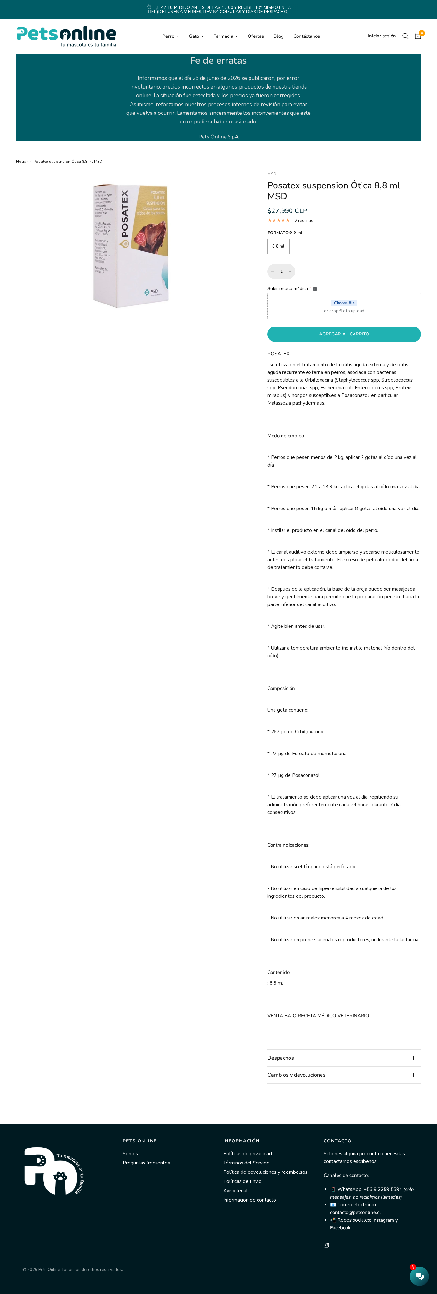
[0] (416, 36)
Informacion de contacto (249, 1200)
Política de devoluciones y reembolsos (265, 1172)
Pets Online (139, 1141)
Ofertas (256, 36)
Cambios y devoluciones (296, 1074)
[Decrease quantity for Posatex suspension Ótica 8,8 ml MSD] (272, 271)
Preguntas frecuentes (146, 1163)
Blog (279, 36)
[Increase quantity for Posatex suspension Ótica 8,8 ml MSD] (290, 271)
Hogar (22, 161)
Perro (168, 36)
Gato (194, 36)
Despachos (280, 1057)
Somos (130, 1153)
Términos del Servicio (246, 1163)
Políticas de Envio (242, 1181)
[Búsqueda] (405, 36)
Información (241, 1141)
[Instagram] (331, 1245)
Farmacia (223, 36)
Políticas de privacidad (247, 1153)
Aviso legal (235, 1190)
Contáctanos (306, 36)
